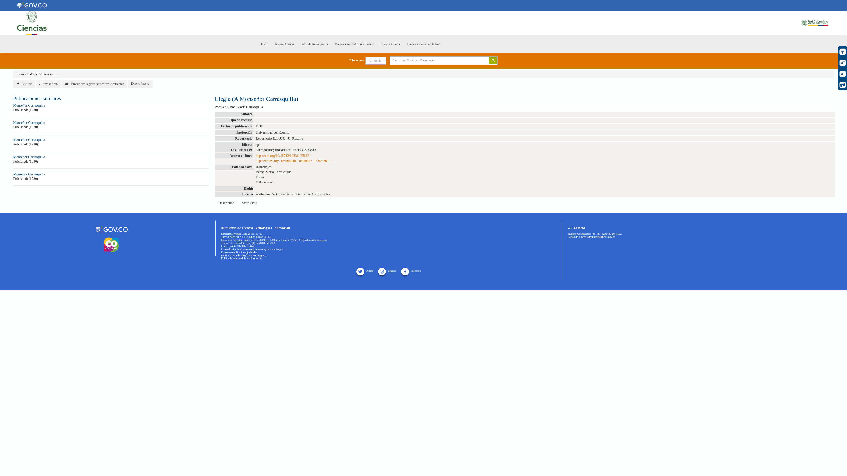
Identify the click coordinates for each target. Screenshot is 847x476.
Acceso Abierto (284, 44)
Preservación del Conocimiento (354, 44)
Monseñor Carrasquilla (29, 105)
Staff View (249, 203)
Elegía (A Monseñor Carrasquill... (38, 74)
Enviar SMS (50, 84)
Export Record (140, 83)
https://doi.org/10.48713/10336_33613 (282, 156)
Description (226, 203)
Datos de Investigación (314, 44)
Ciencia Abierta (390, 44)
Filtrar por (356, 60)
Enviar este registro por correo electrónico (97, 84)
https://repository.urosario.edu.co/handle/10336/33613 (293, 161)
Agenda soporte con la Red (423, 44)
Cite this (27, 84)
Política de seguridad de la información (241, 258)
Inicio (264, 44)
